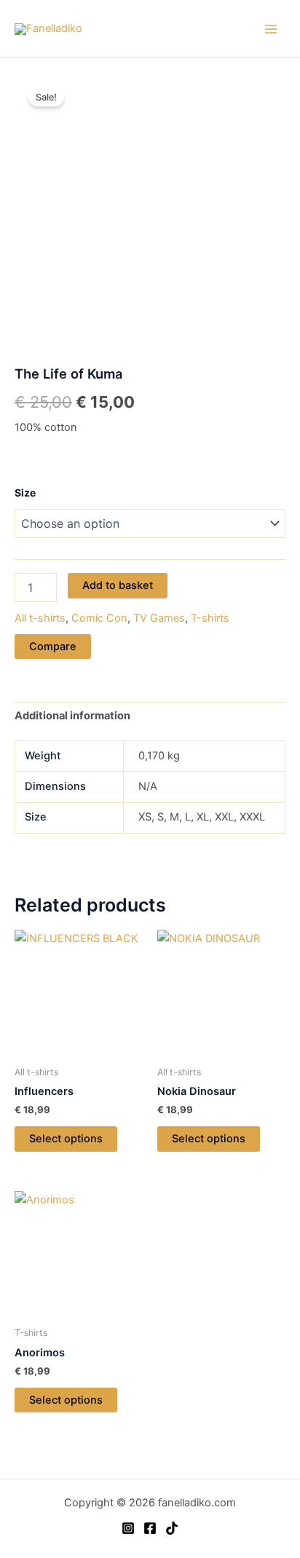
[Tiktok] (171, 1528)
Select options (66, 1138)
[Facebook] (150, 1528)
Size (25, 492)
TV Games (159, 618)
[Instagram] (128, 1528)
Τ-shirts (210, 618)
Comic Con (99, 618)
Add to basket (117, 585)
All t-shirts (40, 618)
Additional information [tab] (72, 715)
